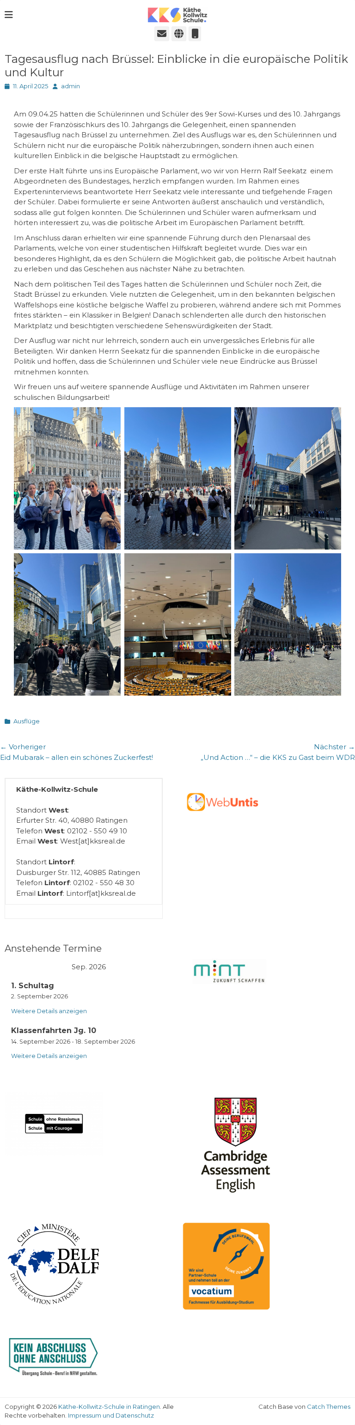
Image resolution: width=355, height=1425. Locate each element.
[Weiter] (156, 967)
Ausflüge (26, 721)
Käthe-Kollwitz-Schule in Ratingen (109, 1406)
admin (70, 86)
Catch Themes (328, 1406)
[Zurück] (21, 967)
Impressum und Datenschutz (111, 1415)
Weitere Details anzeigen (49, 1011)
